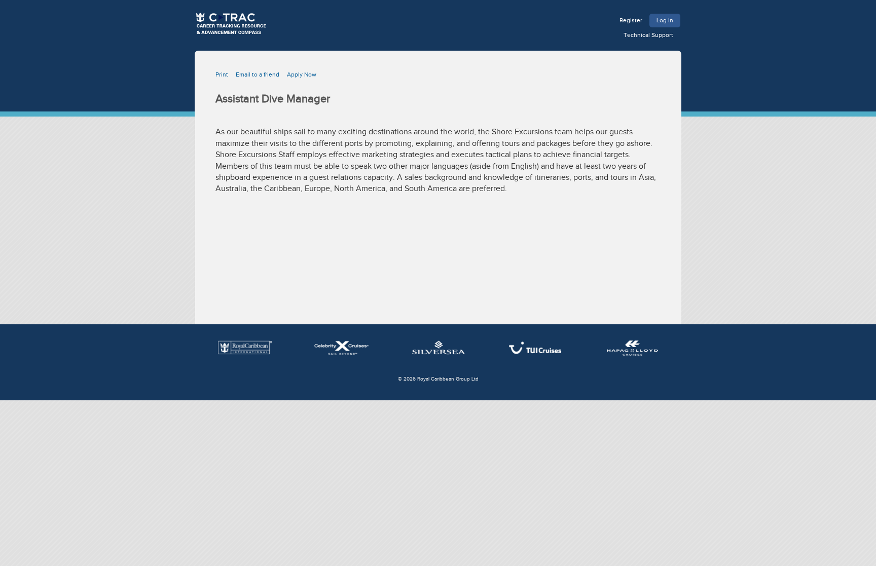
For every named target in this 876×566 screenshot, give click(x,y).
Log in (664, 20)
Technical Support (648, 35)
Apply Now (301, 74)
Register (630, 20)
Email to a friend (257, 74)
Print (221, 74)
